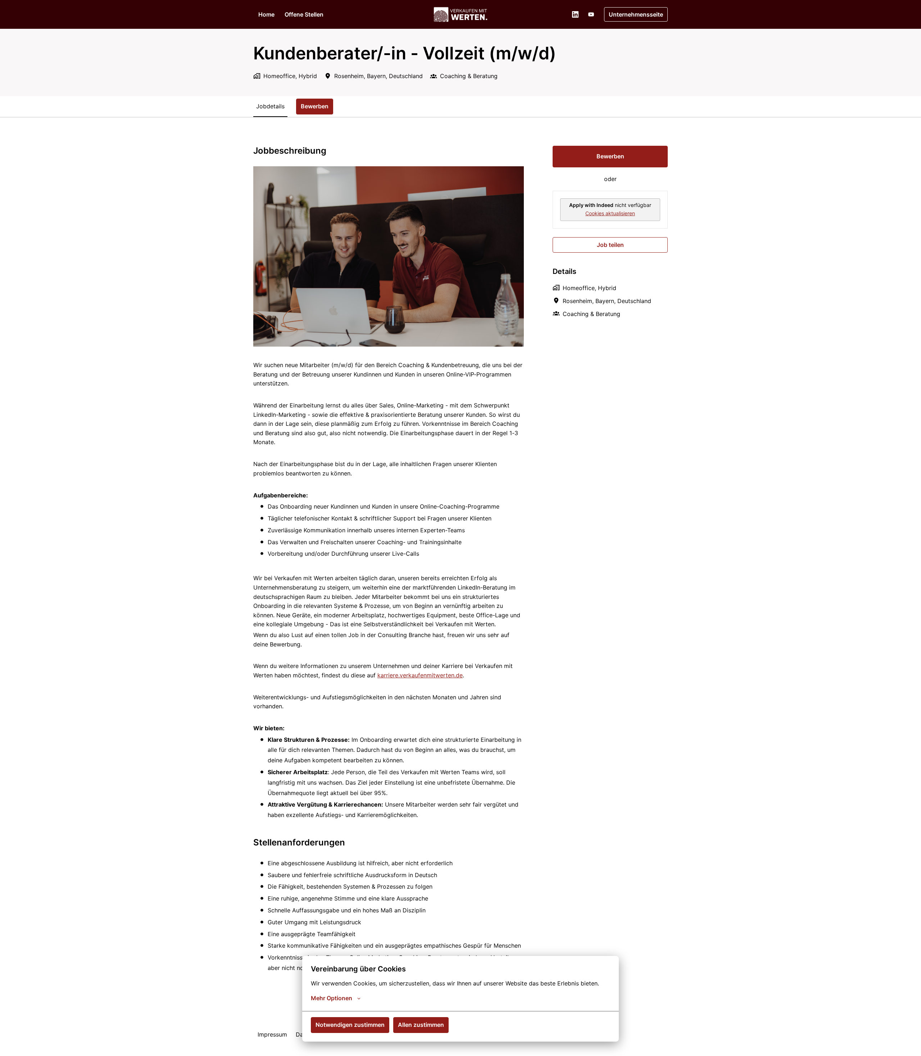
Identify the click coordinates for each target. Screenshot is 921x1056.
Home (266, 14)
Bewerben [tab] (314, 106)
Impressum (272, 1034)
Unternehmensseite (636, 14)
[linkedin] (575, 14)
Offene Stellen (304, 14)
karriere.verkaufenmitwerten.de (420, 675)
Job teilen (610, 244)
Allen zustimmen (421, 1024)
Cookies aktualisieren (610, 213)
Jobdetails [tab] (270, 106)
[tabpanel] (460, 565)
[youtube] (591, 14)
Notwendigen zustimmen (350, 1024)
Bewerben (610, 156)
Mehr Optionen (331, 998)
